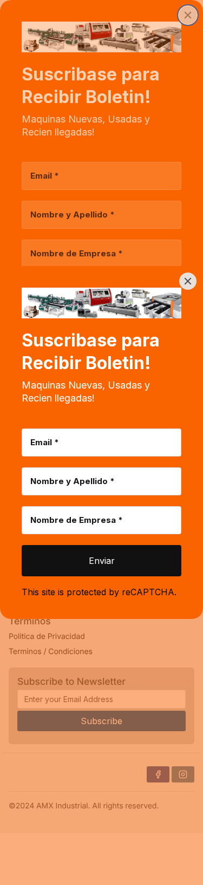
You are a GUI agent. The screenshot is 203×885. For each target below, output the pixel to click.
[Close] (188, 281)
